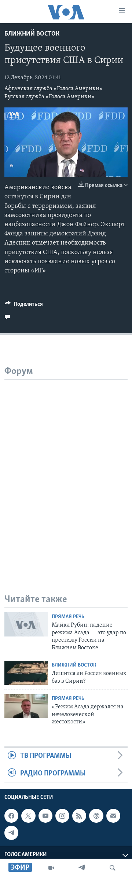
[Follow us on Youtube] (45, 816)
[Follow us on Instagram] (62, 816)
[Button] (24, 306)
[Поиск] (113, 868)
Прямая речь (68, 617)
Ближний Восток (32, 34)
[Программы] (51, 868)
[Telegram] (81, 868)
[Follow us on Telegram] (11, 833)
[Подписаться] (113, 816)
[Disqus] (66, 471)
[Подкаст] (96, 816)
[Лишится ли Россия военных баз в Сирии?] (26, 673)
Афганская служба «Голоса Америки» (53, 89)
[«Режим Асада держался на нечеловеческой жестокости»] (26, 706)
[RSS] (79, 816)
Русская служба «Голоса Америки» (49, 97)
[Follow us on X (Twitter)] (28, 816)
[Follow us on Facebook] (11, 816)
